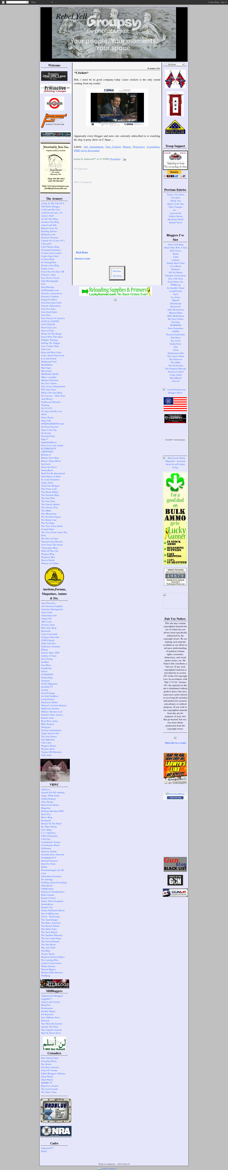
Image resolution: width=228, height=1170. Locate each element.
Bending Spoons (49, 231)
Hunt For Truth (48, 863)
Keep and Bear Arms (51, 352)
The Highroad (48, 739)
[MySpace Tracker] (123, 1169)
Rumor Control (48, 897)
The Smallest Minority (52, 935)
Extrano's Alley (48, 274)
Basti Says (46, 814)
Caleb (176, 256)
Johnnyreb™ (47, 1148)
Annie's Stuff (47, 215)
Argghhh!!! (46, 998)
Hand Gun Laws (49, 327)
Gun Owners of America (53, 318)
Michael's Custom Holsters (54, 705)
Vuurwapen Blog (49, 547)
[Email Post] (124, 158)
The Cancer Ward (175, 356)
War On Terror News (51, 1032)
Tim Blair (45, 950)
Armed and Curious (50, 1001)
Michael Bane (175, 312)
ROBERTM (175, 325)
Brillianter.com (48, 234)
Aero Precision (48, 602)
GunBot (45, 661)
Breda (176, 253)
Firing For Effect (49, 299)
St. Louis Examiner (50, 479)
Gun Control (112, 146)
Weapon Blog (47, 553)
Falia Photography (50, 280)
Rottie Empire (47, 894)
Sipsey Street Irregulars (52, 901)
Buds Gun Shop (48, 627)
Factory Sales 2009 (50, 652)
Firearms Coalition (50, 296)
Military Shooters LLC (52, 711)
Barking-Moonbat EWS (52, 811)
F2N (43, 283)
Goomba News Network (52, 854)
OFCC (44, 414)
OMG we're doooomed (86, 150)
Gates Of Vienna (49, 1070)
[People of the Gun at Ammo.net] (175, 884)
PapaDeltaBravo (49, 442)
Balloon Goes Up (49, 228)
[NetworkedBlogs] (175, 793)
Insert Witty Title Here (52, 336)
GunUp (44, 689)
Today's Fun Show (176, 194)
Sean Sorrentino (175, 328)
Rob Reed (175, 337)
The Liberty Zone (49, 507)
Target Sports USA (50, 733)
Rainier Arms (47, 717)
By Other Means (49, 826)
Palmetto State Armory (52, 714)
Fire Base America (50, 1067)
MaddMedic (47, 364)
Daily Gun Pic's (48, 643)
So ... (175, 209)
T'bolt (176, 349)
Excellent (175, 197)
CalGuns (176, 259)
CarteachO (46, 243)
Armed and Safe (49, 225)
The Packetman (175, 365)
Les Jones (175, 297)
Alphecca (45, 789)
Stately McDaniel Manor (53, 910)
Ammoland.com (49, 615)
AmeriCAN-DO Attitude (53, 792)
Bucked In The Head (51, 823)
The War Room (48, 944)
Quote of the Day (175, 203)
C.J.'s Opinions (48, 832)
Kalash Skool (175, 222)
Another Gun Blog (50, 221)
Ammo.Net (46, 618)
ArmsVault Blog (175, 244)
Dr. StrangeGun (48, 262)
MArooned (46, 370)
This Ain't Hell (48, 947)
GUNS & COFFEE (50, 321)
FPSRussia (176, 284)
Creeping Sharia (49, 1060)
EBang (44, 649)
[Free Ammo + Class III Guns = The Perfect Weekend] (175, 392)
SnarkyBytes (47, 470)
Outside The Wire (49, 1026)
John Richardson (176, 309)
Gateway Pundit (48, 851)
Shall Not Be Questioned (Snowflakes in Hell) (53, 475)
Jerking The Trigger (50, 342)
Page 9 (44, 439)
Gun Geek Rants (49, 311)
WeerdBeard (176, 377)
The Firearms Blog (50, 494)
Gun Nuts (45, 315)
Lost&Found (176, 290)
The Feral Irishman (50, 941)
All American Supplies (52, 606)
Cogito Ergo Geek (50, 256)
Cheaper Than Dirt (50, 637)
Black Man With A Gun (175, 247)
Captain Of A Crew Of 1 (53, 240)
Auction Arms (48, 624)
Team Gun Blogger (50, 485)
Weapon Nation (48, 745)
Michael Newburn (49, 380)
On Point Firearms (50, 426)
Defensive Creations (50, 646)
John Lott (45, 349)
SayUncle (45, 463)
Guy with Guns (175, 278)
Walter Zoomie (48, 966)
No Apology (47, 879)
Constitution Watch (50, 845)
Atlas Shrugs (47, 801)
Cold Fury (46, 838)
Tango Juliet (47, 482)
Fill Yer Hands (176, 272)
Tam (176, 346)
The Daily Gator (49, 928)
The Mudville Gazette (51, 1023)
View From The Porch (52, 544)
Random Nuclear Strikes (53, 956)
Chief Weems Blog (50, 246)
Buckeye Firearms (49, 237)
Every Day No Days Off (52, 271)
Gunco (44, 671)
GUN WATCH (48, 324)
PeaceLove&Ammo (175, 334)
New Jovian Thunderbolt (53, 386)
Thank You (175, 200)
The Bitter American (51, 922)
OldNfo (175, 331)
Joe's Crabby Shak (50, 346)
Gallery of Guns (49, 655)
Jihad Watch (47, 1079)
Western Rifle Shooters (52, 972)
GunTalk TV (47, 686)
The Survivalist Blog (51, 938)
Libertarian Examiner (51, 876)
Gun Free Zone (48, 308)
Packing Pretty (48, 436)
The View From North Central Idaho (52, 527)
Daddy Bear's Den (176, 263)
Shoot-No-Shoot (49, 467)
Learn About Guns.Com (52, 355)
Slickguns (46, 727)
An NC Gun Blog (49, 218)
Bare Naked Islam (49, 1057)
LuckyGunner (48, 699)
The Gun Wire (48, 498)
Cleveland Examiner (51, 249)
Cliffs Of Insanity (49, 835)
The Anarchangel (49, 919)
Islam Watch (47, 1076)
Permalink (115, 158)
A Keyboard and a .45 (52, 212)
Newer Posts (117, 275)
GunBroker (46, 668)
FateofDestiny (47, 287)
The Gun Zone (48, 501)
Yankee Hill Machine (51, 751)
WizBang (45, 975)
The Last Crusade (49, 1088)
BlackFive (46, 1004)
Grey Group (47, 658)
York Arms (46, 755)
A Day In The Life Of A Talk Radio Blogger (52, 205)
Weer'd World (47, 560)
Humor (127, 146)
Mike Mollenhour (175, 315)
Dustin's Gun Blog (50, 265)
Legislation (153, 146)
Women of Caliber (50, 563)
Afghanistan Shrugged (52, 995)
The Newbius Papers (51, 516)
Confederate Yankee (51, 842)
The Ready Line (49, 519)
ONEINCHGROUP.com (52, 423)
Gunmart (45, 680)
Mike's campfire (48, 377)
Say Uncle (176, 340)
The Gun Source (49, 736)
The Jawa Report (49, 932)
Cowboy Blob (47, 259)
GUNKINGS (47, 674)
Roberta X (46, 454)
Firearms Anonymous (51, 293)
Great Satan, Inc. (176, 281)
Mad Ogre (46, 367)
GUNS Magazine (49, 683)
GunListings (47, 677)
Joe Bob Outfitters (49, 696)
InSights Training (49, 339)
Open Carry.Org (49, 429)
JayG (175, 294)
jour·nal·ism (175, 213)
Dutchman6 (175, 303)
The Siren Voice (49, 1092)
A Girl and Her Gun (50, 209)
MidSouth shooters (50, 708)
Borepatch (46, 820)
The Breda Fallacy (50, 491)
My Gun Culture (49, 383)
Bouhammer (47, 1008)
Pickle (44, 1151)
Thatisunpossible (176, 353)
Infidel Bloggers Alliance (53, 1073)
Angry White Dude (50, 795)
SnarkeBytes (47, 904)
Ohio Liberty (47, 417)
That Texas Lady (49, 488)
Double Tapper (48, 1011)
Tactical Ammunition (51, 730)
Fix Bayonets (47, 1014)
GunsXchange (48, 692)
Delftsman (46, 848)
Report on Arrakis (49, 1085)
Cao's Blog (46, 829)
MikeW (175, 300)
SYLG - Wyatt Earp (50, 916)
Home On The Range (51, 333)
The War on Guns (49, 538)
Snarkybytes (176, 343)
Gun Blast (46, 665)
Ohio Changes (176, 206)
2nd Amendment (93, 146)
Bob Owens (175, 250)
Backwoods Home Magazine (50, 806)
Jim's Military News (50, 1017)
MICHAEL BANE (49, 373)
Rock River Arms (49, 720)
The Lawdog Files (49, 959)
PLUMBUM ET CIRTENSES (48, 450)
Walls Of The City (49, 550)
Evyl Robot (175, 266)
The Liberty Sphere (50, 504)
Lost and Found (48, 358)
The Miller (46, 510)
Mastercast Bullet (49, 702)
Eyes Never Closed (50, 277)
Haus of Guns (47, 330)
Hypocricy (139, 146)
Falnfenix (175, 269)
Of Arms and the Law (51, 411)
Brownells (46, 630)
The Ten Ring (47, 522)
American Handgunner (52, 609)
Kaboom (45, 1020)
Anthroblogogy (48, 798)
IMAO (44, 866)
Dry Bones (46, 1064)
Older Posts (117, 271)
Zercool (175, 380)
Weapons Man (48, 557)
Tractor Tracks (48, 953)
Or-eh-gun (46, 432)
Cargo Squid (176, 374)
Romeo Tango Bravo (51, 460)
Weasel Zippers (48, 969)
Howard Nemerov (49, 860)
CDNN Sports (47, 640)
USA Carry (46, 742)
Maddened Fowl (48, 361)
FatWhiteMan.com (50, 290)
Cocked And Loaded (51, 252)
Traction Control (176, 371)
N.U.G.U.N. (46, 408)
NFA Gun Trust (48, 389)
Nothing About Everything (54, 882)
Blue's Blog (46, 817)
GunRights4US (48, 857)
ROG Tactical (47, 723)
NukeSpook (47, 885)
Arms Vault (46, 612)
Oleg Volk (46, 420)
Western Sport (48, 748)
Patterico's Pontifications (53, 891)
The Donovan (175, 359)
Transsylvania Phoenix (52, 541)
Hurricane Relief (176, 219)
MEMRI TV (47, 1082)
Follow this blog (175, 798)
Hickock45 (175, 306)
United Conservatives (51, 963)
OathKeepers (47, 888)
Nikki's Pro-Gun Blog (51, 392)
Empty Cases (47, 268)
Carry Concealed (49, 634)
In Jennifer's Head (175, 287)
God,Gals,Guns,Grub (51, 302)
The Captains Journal (51, 1029)
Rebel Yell (71, 15)
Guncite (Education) (51, 305)
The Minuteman (48, 513)
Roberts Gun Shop (50, 457)
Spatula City (47, 907)
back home (82, 252)
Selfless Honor (176, 216)
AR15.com (46, 621)
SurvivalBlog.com (50, 913)
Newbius (175, 321)
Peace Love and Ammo (52, 445)
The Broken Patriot (50, 925)
